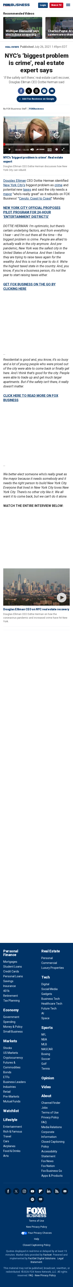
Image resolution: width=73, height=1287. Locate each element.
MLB (44, 1044)
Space (45, 1018)
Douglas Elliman (14, 181)
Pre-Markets (11, 1096)
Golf (44, 1063)
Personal (47, 958)
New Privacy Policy (36, 1226)
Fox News (47, 1161)
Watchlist (11, 1111)
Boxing (45, 1054)
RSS (57, 1191)
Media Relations (51, 1127)
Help (36, 1239)
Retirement (10, 995)
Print (44, 91)
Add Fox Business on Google (38, 99)
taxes (27, 189)
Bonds (7, 1072)
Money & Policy (13, 1026)
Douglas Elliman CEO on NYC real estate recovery (36, 609)
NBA (44, 1039)
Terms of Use (50, 1112)
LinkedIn (48, 1191)
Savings (8, 981)
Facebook (21, 91)
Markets (10, 1041)
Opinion (47, 1078)
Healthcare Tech (51, 1003)
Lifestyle (10, 1120)
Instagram (24, 1191)
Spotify (32, 1199)
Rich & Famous (12, 1131)
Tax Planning (11, 1000)
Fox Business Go (51, 1170)
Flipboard (40, 1191)
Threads (36, 91)
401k (6, 990)
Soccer (45, 1058)
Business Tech (50, 998)
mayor (7, 194)
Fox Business (16, 5)
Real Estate (12, 47)
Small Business (13, 1031)
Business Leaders (14, 1082)
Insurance (9, 986)
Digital (45, 984)
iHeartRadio (40, 1199)
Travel (7, 1136)
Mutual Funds (11, 1101)
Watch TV (56, 5)
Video (46, 1087)
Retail (7, 1091)
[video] (36, 587)
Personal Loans (13, 976)
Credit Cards (11, 971)
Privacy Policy (50, 1117)
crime (58, 185)
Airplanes (9, 1146)
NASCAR (47, 1049)
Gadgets (46, 994)
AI (42, 1013)
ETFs (6, 1077)
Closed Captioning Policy (36, 1245)
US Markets (10, 1052)
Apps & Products (52, 1175)
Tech (45, 977)
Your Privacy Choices (40, 1233)
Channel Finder (50, 1102)
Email (52, 91)
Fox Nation (48, 1166)
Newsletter (65, 1191)
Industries (9, 1086)
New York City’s (14, 185)
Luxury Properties (52, 967)
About (46, 1096)
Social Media (49, 989)
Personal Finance (10, 953)
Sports (47, 1027)
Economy (11, 1010)
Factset (47, 1254)
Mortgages (10, 961)
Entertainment (12, 1126)
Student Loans (12, 966)
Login (43, 5)
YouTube (32, 1191)
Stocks (7, 1048)
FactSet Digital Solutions (42, 1258)
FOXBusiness (36, 108)
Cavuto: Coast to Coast (35, 198)
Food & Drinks (11, 1151)
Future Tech (49, 1008)
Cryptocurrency (13, 1057)
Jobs (44, 1107)
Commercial (49, 963)
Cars (6, 1141)
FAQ (44, 1122)
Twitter (29, 91)
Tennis (45, 1068)
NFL (43, 1034)
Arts (6, 1155)
